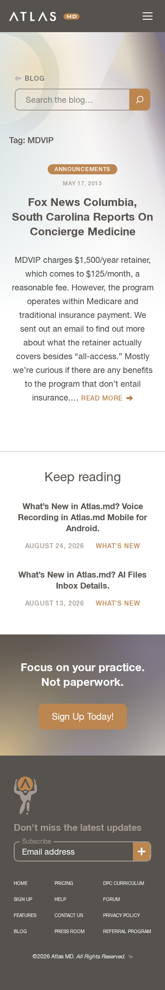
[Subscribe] (141, 851)
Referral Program (127, 931)
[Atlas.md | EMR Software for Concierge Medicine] (44, 16)
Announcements (82, 169)
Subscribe (36, 841)
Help (60, 899)
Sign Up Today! (83, 716)
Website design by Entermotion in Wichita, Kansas (130, 957)
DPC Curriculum (123, 883)
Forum (111, 899)
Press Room (70, 931)
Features (25, 915)
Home (21, 883)
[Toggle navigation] (147, 16)
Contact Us (69, 915)
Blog (20, 931)
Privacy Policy (121, 915)
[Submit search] (139, 100)
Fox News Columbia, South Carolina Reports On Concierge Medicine (82, 217)
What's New (118, 546)
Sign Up (23, 899)
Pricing (64, 883)
